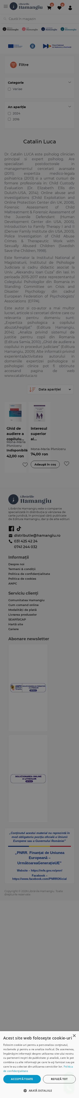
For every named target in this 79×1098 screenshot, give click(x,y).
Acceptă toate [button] (22, 1079)
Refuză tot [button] (59, 1079)
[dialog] (39, 1064)
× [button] (74, 1035)
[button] (39, 1090)
